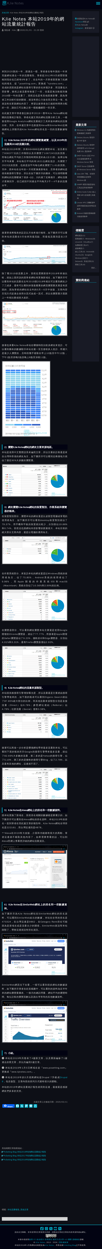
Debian (78, 261)
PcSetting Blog (69, 1245)
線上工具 (78, 251)
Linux (77, 242)
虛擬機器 (78, 248)
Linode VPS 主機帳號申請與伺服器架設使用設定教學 (86, 205)
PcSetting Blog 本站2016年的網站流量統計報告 (25, 1159)
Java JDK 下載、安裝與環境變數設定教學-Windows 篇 (86, 177)
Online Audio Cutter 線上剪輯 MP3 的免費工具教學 (86, 195)
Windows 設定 (80, 258)
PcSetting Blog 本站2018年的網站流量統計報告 (25, 1152)
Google (87, 255)
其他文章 (5, 13)
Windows (88, 239)
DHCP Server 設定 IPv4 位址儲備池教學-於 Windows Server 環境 (85, 158)
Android (89, 251)
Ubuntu (78, 255)
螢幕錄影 (78, 239)
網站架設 (78, 235)
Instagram (79, 28)
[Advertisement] (35, 52)
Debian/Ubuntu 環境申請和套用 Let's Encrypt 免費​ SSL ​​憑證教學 (86, 148)
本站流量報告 (13, 1209)
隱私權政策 (63, 1242)
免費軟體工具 (80, 245)
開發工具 (78, 264)
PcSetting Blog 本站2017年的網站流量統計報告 (25, 1155)
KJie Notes (15, 3)
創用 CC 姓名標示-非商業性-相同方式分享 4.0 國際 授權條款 (54, 1239)
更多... (93, 268)
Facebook (79, 22)
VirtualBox (87, 242)
